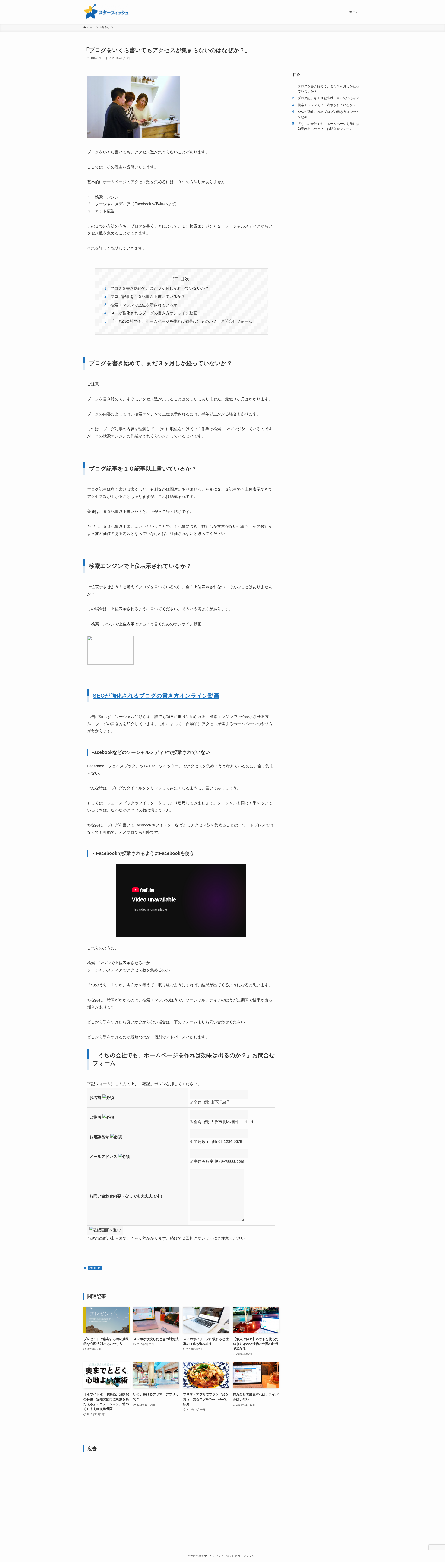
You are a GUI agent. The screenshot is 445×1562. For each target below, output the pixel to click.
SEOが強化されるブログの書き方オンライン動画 (153, 313)
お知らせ (94, 1268)
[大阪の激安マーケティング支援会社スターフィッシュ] (106, 12)
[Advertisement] (181, 1491)
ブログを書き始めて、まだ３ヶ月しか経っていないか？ (159, 288)
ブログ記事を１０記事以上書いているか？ (147, 296)
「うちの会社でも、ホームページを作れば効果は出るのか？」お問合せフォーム (181, 321)
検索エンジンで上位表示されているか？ (145, 305)
